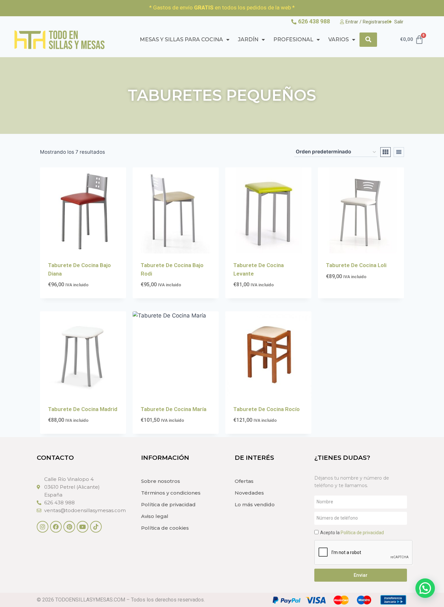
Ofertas (244, 481)
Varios (338, 39)
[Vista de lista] (399, 152)
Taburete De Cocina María (173, 409)
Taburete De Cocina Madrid (82, 409)
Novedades (249, 493)
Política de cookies (165, 528)
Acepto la (352, 532)
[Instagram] (42, 527)
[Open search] (368, 39)
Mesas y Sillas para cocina (181, 39)
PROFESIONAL (293, 39)
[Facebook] (56, 527)
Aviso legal (154, 516)
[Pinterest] (69, 527)
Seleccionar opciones (355, 296)
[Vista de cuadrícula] (385, 152)
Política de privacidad (168, 504)
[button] (425, 588)
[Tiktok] (96, 527)
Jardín (248, 39)
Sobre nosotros (160, 481)
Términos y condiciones (171, 493)
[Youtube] (82, 527)
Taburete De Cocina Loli (356, 265)
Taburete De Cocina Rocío (266, 409)
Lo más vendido (255, 504)
